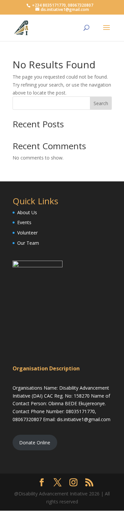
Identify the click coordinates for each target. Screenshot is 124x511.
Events (24, 222)
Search (101, 103)
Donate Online (34, 442)
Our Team (28, 243)
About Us (27, 212)
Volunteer (27, 232)
